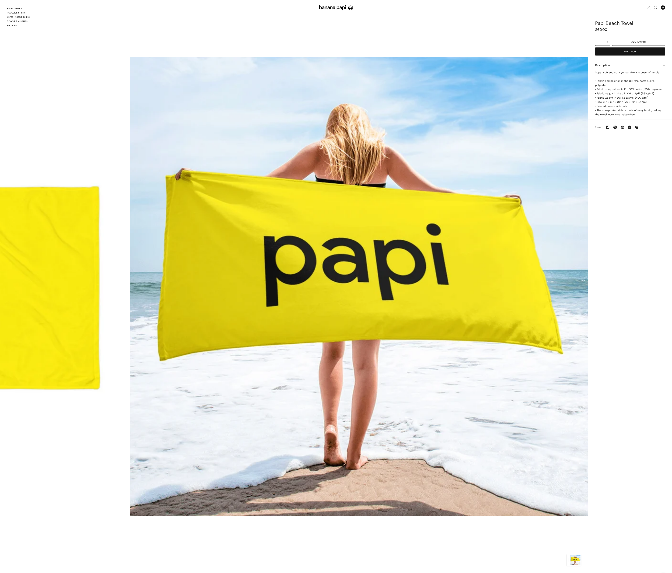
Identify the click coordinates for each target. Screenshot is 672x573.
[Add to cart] (638, 42)
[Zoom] (359, 286)
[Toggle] (568, 560)
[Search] (655, 7)
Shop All (12, 25)
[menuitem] (18, 9)
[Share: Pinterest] (622, 127)
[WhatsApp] (629, 127)
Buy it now (630, 51)
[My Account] (648, 7)
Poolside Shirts (16, 12)
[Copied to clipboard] (636, 127)
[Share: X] (615, 127)
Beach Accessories (18, 17)
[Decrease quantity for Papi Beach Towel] (598, 42)
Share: (598, 127)
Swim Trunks (14, 8)
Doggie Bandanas (17, 21)
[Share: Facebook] (607, 127)
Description (602, 65)
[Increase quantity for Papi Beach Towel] (607, 42)
